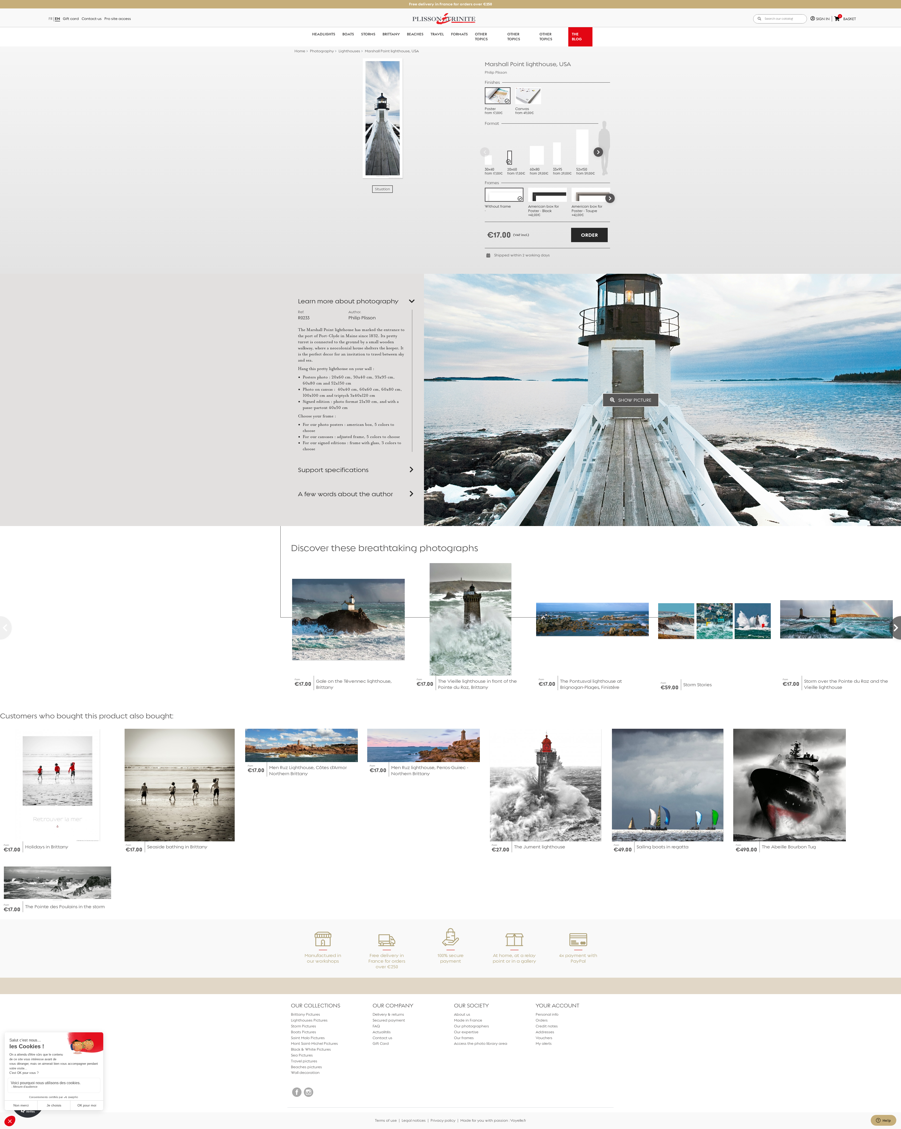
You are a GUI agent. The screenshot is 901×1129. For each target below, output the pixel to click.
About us (462, 1014)
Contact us (382, 1038)
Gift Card (381, 1043)
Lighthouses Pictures (309, 1020)
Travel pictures (304, 1061)
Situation (382, 189)
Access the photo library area (480, 1043)
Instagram (308, 1092)
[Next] (598, 152)
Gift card (71, 18)
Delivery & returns (388, 1014)
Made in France (468, 1020)
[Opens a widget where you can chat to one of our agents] (883, 1121)
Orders (542, 1020)
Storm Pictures (303, 1026)
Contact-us (92, 18)
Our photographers (471, 1026)
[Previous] (484, 152)
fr (51, 18)
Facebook (297, 1092)
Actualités (382, 1032)
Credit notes (547, 1026)
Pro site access (117, 18)
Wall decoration (305, 1072)
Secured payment (389, 1020)
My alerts (544, 1043)
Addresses (545, 1032)
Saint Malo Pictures (308, 1038)
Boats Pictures (303, 1032)
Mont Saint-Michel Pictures (314, 1043)
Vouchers (544, 1038)
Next (610, 198)
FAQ (376, 1026)
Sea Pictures (302, 1055)
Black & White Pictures (311, 1049)
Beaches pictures (306, 1067)
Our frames (464, 1038)
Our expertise (466, 1032)
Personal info (547, 1014)
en (57, 18)
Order (589, 235)
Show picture (634, 400)
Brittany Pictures (305, 1014)
